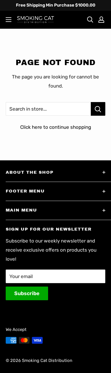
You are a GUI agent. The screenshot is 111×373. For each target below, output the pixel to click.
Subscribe (27, 293)
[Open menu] (8, 19)
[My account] (101, 19)
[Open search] (90, 19)
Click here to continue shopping (55, 127)
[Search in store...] (98, 109)
